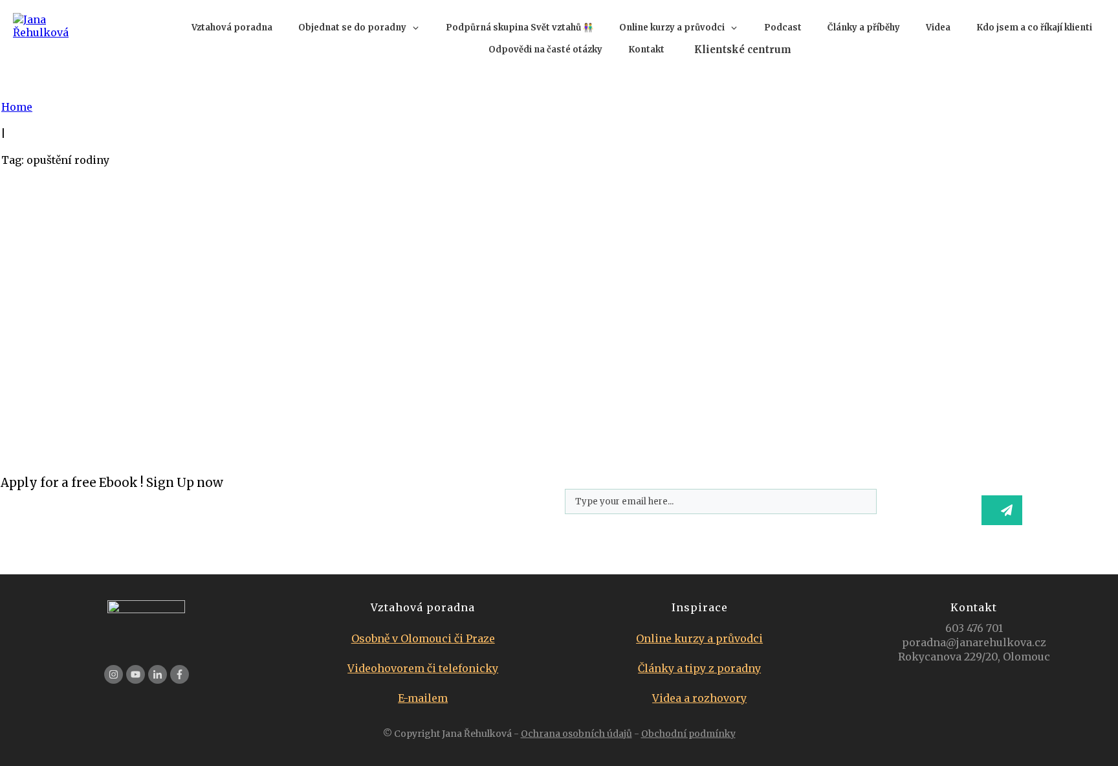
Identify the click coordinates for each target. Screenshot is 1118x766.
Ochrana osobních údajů (576, 733)
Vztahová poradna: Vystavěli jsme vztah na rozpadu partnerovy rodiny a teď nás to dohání (352, 237)
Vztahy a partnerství (166, 279)
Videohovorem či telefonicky (422, 668)
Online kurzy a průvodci (699, 638)
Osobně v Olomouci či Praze (423, 638)
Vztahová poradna (61, 279)
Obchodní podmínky (688, 733)
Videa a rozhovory (699, 698)
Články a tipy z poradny (699, 668)
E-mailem (423, 698)
